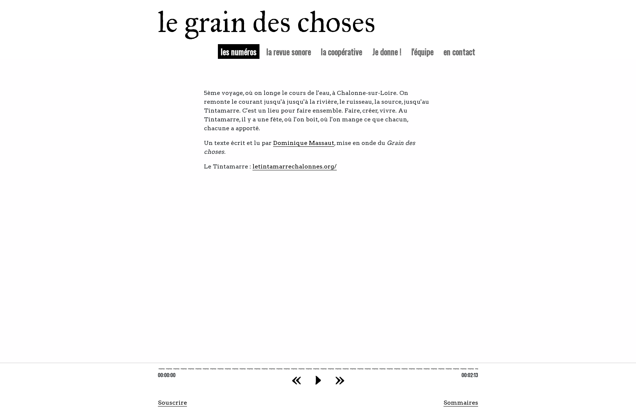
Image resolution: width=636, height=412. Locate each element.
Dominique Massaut (303, 142)
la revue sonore (288, 51)
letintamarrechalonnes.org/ (294, 166)
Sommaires (461, 402)
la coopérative (341, 51)
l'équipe (422, 51)
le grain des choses (257, 22)
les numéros (240, 51)
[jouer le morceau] (318, 380)
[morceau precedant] (296, 380)
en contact (459, 51)
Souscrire (172, 402)
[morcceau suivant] (339, 380)
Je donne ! (387, 51)
